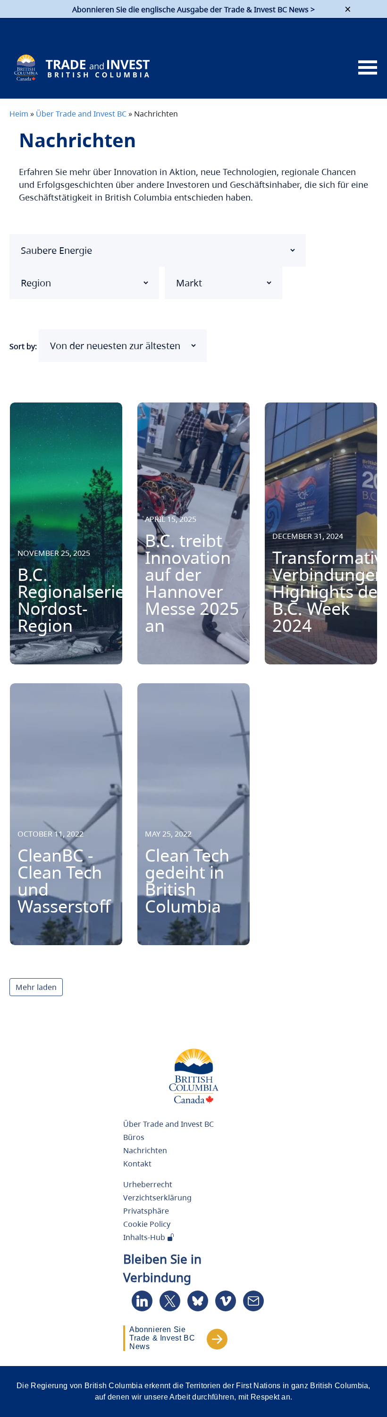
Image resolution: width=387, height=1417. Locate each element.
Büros (133, 1137)
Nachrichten (145, 1150)
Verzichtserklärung (157, 1197)
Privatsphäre (146, 1211)
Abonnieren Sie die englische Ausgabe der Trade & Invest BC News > (193, 9)
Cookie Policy (146, 1224)
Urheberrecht (147, 1184)
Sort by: (23, 346)
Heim (18, 114)
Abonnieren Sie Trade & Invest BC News (162, 1337)
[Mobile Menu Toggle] (367, 68)
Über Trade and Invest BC (81, 114)
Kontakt (137, 1163)
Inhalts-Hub (145, 1237)
